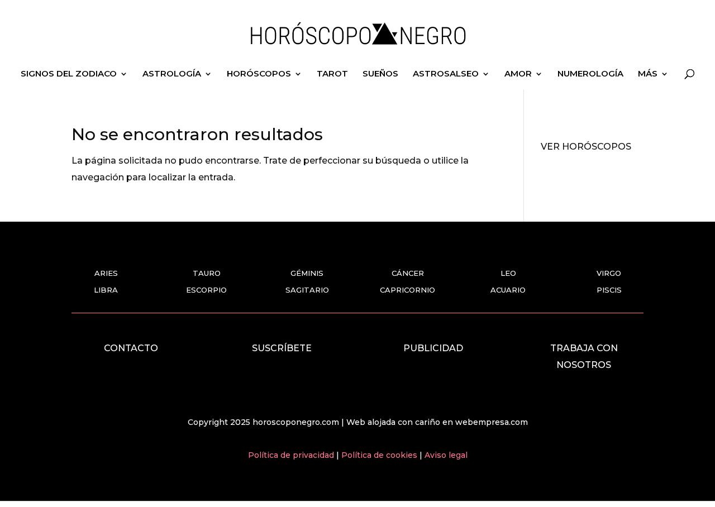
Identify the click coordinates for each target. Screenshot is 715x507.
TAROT (332, 74)
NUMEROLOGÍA (590, 74)
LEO (508, 273)
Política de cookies (380, 455)
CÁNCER (408, 273)
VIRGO (609, 273)
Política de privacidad (292, 455)
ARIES (106, 273)
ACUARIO (508, 289)
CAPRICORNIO (407, 289)
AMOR (518, 74)
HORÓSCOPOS (259, 74)
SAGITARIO (307, 289)
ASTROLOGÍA (171, 74)
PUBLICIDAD (433, 348)
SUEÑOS (380, 74)
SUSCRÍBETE (282, 348)
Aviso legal (446, 455)
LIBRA (106, 289)
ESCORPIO (206, 289)
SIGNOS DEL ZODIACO (69, 74)
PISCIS (609, 289)
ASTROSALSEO (446, 74)
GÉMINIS (306, 273)
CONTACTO (131, 348)
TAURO (207, 273)
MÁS (647, 74)
